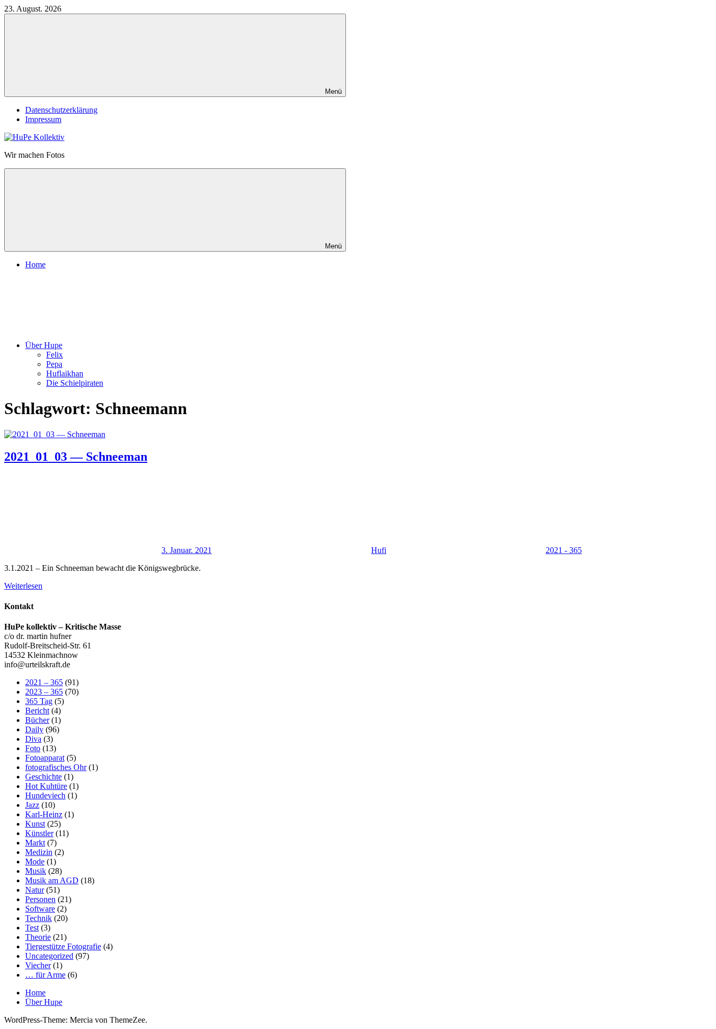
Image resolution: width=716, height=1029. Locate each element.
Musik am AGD (52, 880)
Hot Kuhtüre (46, 786)
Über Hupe (43, 345)
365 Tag (38, 701)
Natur (34, 889)
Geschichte (43, 776)
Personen (40, 899)
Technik (38, 918)
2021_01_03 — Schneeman (75, 456)
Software (40, 908)
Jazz (32, 804)
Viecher (38, 965)
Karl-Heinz (43, 814)
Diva (33, 738)
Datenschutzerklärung (61, 109)
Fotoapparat (44, 757)
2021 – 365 (44, 682)
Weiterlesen (23, 585)
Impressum (43, 119)
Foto (32, 748)
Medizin (38, 852)
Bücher (37, 720)
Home (35, 264)
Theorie (38, 937)
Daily (34, 729)
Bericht (37, 710)
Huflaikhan (64, 373)
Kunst (35, 823)
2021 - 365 (564, 550)
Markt (35, 842)
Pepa (54, 364)
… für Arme (45, 974)
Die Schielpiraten (74, 382)
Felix (54, 354)
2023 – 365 (44, 691)
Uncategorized (49, 955)
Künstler (39, 833)
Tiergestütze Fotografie (63, 946)
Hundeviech (45, 795)
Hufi (378, 550)
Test (32, 927)
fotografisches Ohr (55, 767)
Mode (35, 861)
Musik (35, 870)
